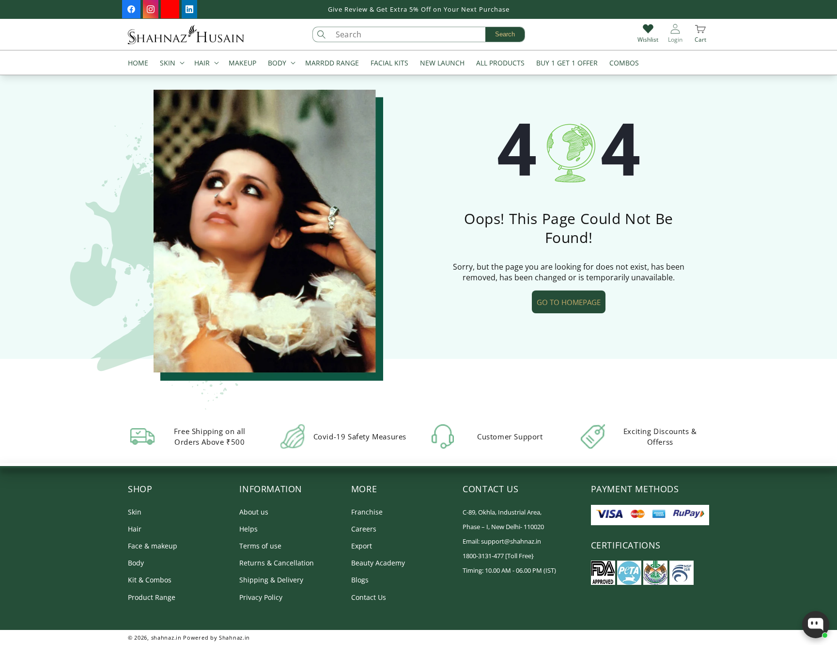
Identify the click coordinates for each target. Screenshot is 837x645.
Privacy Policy (260, 597)
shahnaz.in (166, 637)
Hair (134, 528)
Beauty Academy (378, 562)
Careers (363, 528)
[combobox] (428, 34)
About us (253, 511)
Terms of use (260, 545)
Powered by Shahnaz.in (216, 637)
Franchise (367, 511)
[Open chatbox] (815, 624)
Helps (248, 528)
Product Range (151, 597)
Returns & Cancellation (276, 562)
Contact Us (368, 597)
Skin (134, 511)
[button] (171, 64)
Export (361, 545)
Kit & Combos (149, 579)
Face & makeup (152, 545)
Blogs (360, 579)
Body (136, 562)
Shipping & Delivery (271, 579)
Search (505, 34)
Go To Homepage (569, 302)
